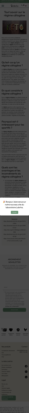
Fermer (14, 212)
